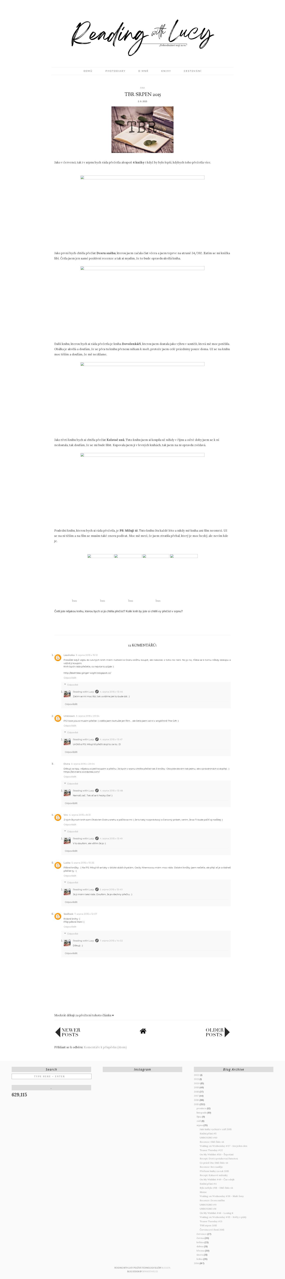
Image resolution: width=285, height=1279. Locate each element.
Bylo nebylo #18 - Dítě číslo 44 (216, 1187)
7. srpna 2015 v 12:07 (85, 913)
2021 (197, 1079)
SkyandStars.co (150, 1271)
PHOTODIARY (115, 71)
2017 (196, 1095)
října (199, 1116)
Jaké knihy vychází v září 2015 (216, 1129)
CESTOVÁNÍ (193, 71)
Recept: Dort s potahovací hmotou (219, 1158)
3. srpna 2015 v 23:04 (83, 763)
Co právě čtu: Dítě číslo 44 (214, 1162)
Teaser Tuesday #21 (211, 1221)
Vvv (66, 814)
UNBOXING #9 (208, 1204)
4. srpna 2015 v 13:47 (111, 739)
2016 (197, 1100)
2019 (197, 1087)
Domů (88, 71)
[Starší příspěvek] (218, 1036)
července (202, 1233)
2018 (197, 1091)
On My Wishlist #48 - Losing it (216, 1213)
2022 (197, 1074)
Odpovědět (70, 677)
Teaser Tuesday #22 (211, 1150)
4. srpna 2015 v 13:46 (111, 691)
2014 (197, 1263)
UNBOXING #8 (208, 1208)
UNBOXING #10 (208, 1137)
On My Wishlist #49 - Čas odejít (217, 1179)
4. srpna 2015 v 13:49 (111, 838)
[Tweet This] (142, 626)
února (200, 1254)
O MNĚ (143, 71)
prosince (202, 1108)
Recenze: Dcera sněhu (212, 1200)
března (201, 1250)
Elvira (67, 763)
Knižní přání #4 (208, 1183)
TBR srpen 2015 (208, 1225)
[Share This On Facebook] (135, 626)
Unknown (69, 715)
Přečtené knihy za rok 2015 (214, 1171)
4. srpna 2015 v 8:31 (80, 814)
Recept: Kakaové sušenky (214, 1175)
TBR (142, 88)
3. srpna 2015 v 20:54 (87, 715)
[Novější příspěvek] (67, 1036)
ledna (200, 1258)
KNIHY (166, 71)
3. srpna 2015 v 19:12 (87, 655)
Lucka (67, 862)
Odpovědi (72, 684)
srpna (200, 1125)
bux (75, 601)
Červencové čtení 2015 (212, 1229)
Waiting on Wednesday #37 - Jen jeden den (223, 1145)
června (201, 1238)
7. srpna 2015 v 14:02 (111, 940)
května (200, 1242)
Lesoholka (69, 655)
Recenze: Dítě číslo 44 (212, 1141)
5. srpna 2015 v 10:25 (83, 862)
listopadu (202, 1112)
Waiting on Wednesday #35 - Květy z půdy (223, 1217)
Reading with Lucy (83, 691)
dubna (200, 1246)
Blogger (166, 1268)
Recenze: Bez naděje (211, 1166)
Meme (203, 1192)
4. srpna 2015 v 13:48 (111, 790)
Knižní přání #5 (208, 1133)
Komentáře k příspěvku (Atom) (105, 1047)
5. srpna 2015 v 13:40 (111, 889)
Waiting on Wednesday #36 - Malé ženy (222, 1196)
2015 (197, 1104)
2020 (197, 1083)
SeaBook (68, 913)
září (199, 1120)
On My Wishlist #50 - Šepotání (216, 1154)
